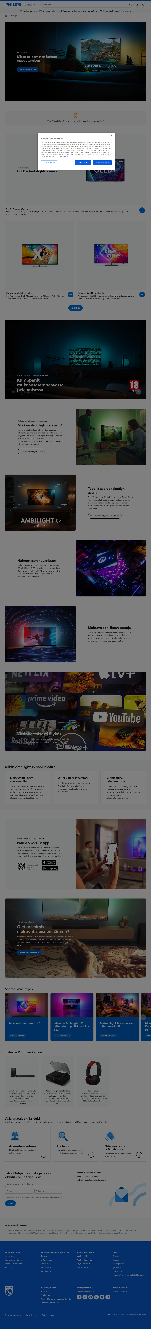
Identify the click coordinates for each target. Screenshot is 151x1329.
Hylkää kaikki (83, 163)
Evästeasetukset (49, 163)
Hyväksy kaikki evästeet (102, 163)
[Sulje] (111, 135)
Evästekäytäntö (63, 156)
